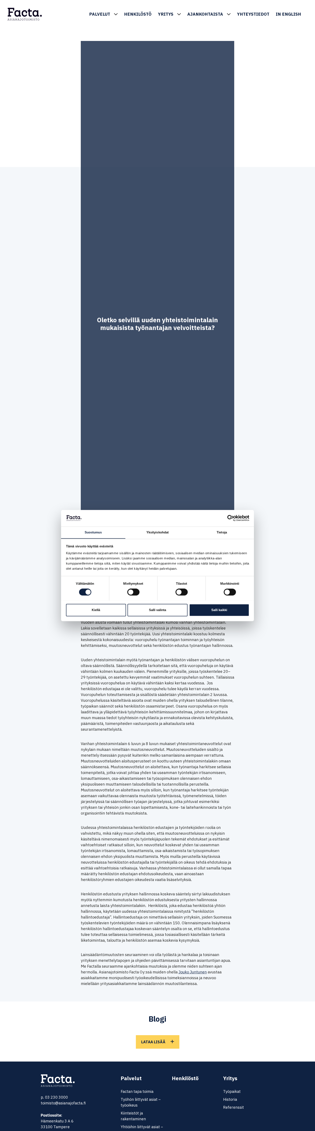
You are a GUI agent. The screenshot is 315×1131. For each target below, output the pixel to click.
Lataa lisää (153, 1041)
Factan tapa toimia (137, 1091)
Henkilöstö (138, 14)
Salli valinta (157, 610)
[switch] (133, 592)
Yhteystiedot (253, 14)
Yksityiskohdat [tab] (157, 532)
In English (288, 14)
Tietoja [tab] (222, 532)
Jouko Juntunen (192, 972)
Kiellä (96, 610)
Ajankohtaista (205, 14)
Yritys (165, 14)
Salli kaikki (219, 610)
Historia (230, 1099)
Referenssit (233, 1107)
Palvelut (99, 14)
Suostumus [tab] (93, 532)
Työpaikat (232, 1091)
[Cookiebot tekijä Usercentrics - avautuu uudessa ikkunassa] (230, 518)
